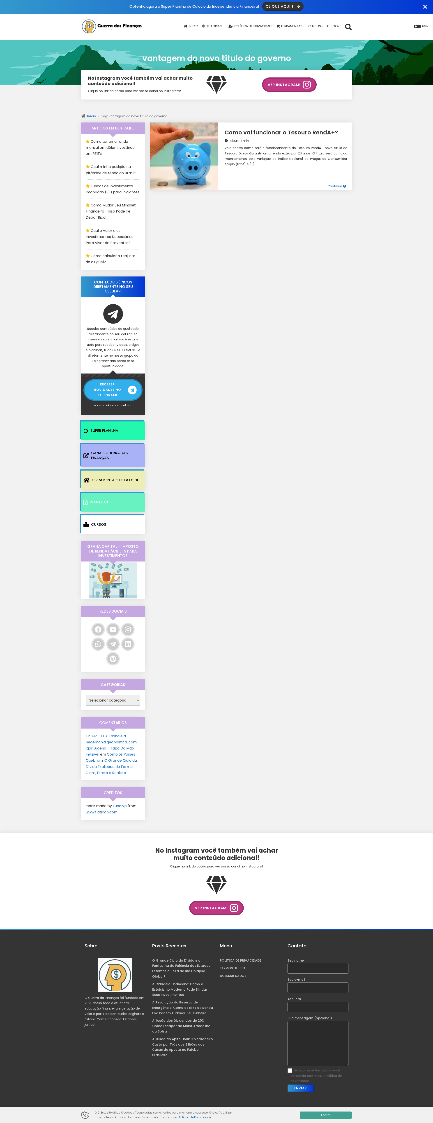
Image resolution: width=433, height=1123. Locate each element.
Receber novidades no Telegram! (107, 389)
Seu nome (296, 960)
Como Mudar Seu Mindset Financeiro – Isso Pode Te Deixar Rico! (111, 211)
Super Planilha (104, 430)
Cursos (98, 524)
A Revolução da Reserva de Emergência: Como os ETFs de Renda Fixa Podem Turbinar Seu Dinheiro (182, 1007)
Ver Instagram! (284, 84)
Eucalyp (120, 805)
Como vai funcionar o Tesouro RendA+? (281, 132)
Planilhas (99, 502)
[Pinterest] (113, 658)
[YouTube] (113, 629)
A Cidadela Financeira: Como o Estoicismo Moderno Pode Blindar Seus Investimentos (179, 989)
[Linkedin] (128, 644)
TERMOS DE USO (232, 968)
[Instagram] (128, 629)
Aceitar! (326, 1115)
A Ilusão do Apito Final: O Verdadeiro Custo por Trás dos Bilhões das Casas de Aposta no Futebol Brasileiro (182, 1047)
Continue (335, 186)
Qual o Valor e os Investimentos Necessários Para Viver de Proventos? (109, 236)
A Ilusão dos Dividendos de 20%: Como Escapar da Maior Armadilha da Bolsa (181, 1026)
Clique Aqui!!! (281, 6)
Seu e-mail (296, 979)
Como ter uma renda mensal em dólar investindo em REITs (110, 147)
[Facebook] (98, 629)
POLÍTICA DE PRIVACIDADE (240, 960)
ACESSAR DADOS (233, 976)
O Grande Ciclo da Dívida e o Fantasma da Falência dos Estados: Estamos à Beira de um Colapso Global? (181, 968)
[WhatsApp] (98, 644)
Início (91, 116)
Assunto (294, 999)
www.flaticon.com (101, 812)
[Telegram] (113, 644)
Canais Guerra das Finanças (109, 455)
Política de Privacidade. (195, 1117)
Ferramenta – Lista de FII (115, 479)
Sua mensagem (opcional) (310, 1018)
